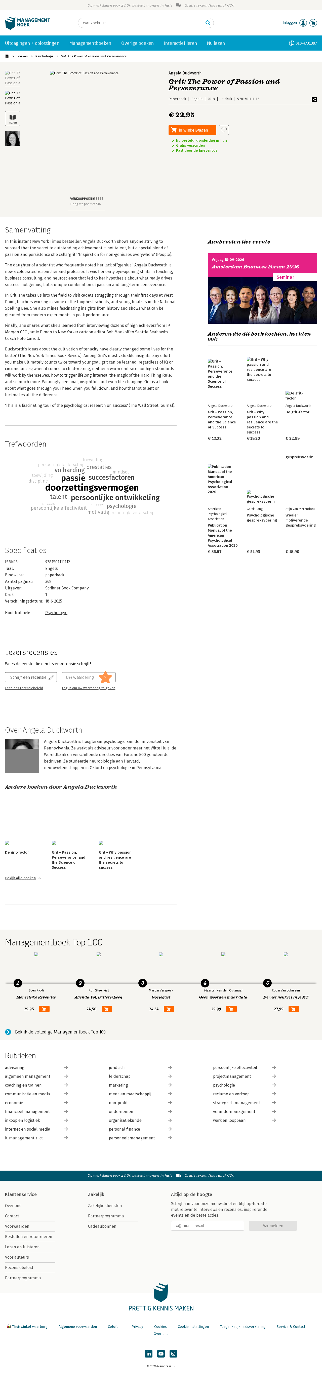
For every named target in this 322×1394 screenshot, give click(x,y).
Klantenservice (21, 1194)
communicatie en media (27, 1094)
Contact (12, 1216)
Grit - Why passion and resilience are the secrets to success (262, 422)
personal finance (124, 1129)
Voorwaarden (17, 1226)
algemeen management (27, 1076)
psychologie (224, 1085)
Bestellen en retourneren (28, 1236)
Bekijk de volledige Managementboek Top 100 (60, 1032)
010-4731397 (306, 43)
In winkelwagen (193, 130)
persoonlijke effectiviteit (235, 1067)
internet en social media (27, 1129)
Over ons (13, 1205)
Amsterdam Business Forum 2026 (255, 267)
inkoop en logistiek (22, 1120)
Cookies (160, 1327)
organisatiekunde (125, 1120)
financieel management (27, 1111)
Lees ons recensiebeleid (24, 688)
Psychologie (44, 56)
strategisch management (236, 1102)
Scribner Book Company (67, 588)
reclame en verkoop (231, 1094)
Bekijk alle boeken (20, 878)
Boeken (22, 56)
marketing (118, 1085)
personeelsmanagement (132, 1138)
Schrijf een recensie (28, 677)
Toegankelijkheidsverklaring (243, 1327)
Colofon (114, 1327)
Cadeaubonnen (102, 1226)
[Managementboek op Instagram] (173, 1354)
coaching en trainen (23, 1085)
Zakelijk (96, 1194)
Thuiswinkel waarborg (30, 1327)
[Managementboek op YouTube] (161, 1354)
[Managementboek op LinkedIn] (148, 1354)
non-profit (118, 1102)
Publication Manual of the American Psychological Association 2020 (223, 535)
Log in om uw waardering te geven (88, 688)
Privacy (137, 1327)
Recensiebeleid (19, 1267)
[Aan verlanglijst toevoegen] (224, 130)
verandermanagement (234, 1111)
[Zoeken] (208, 23)
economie (14, 1102)
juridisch (117, 1067)
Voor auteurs (17, 1257)
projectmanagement (232, 1076)
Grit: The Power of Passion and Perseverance (94, 56)
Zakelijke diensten (105, 1205)
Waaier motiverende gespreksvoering (301, 520)
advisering (14, 1067)
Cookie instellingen (193, 1327)
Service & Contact (291, 1327)
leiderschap (120, 1076)
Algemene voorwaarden (78, 1327)
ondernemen (121, 1111)
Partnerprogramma (23, 1278)
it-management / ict (24, 1138)
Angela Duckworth (185, 73)
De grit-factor (17, 852)
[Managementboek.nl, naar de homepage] (27, 28)
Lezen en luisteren (22, 1247)
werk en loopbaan (229, 1120)
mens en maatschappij (130, 1094)
